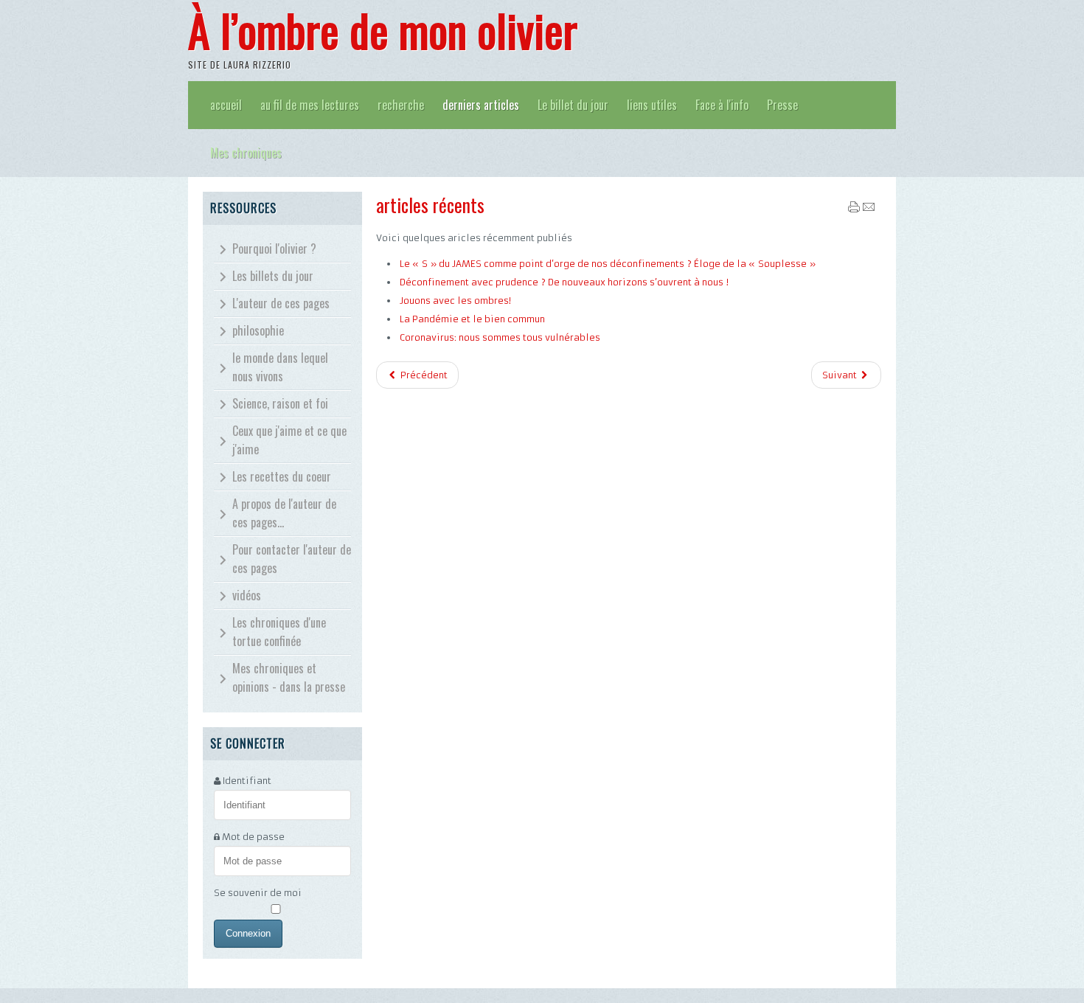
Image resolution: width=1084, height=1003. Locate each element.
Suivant (840, 375)
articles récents (430, 204)
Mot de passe (253, 836)
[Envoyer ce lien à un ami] (869, 209)
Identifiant (247, 780)
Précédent (423, 375)
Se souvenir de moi (258, 892)
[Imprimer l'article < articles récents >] (854, 209)
